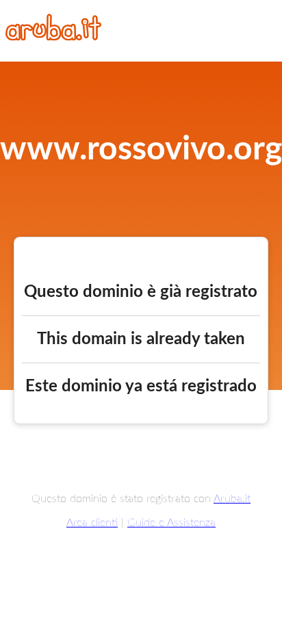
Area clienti (92, 522)
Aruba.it (232, 498)
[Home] (53, 36)
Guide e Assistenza (171, 522)
